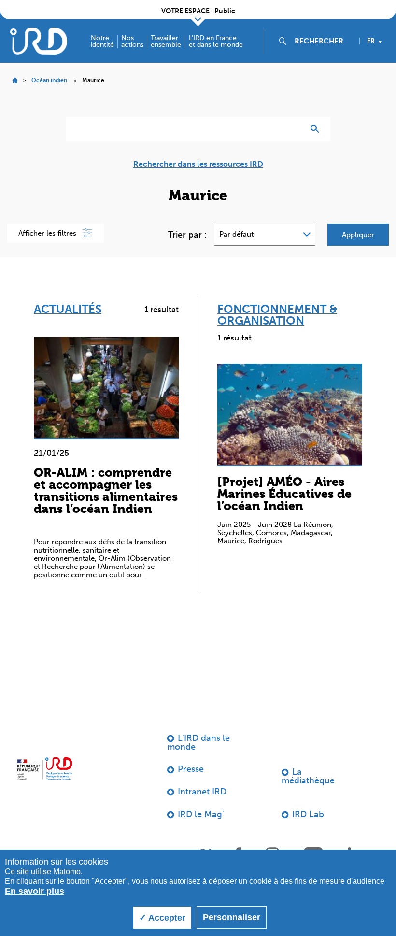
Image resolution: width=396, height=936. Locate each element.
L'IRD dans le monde (198, 742)
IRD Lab (308, 814)
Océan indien (49, 80)
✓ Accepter (162, 917)
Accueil (15, 80)
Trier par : (187, 234)
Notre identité (102, 41)
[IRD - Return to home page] (38, 41)
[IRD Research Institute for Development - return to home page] (44, 769)
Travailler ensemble (166, 41)
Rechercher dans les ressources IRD (198, 164)
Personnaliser (231, 917)
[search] (323, 41)
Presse (191, 769)
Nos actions (132, 41)
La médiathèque (308, 776)
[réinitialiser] (292, 129)
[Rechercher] (317, 129)
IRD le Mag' (201, 814)
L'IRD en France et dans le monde (216, 41)
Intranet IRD (202, 791)
